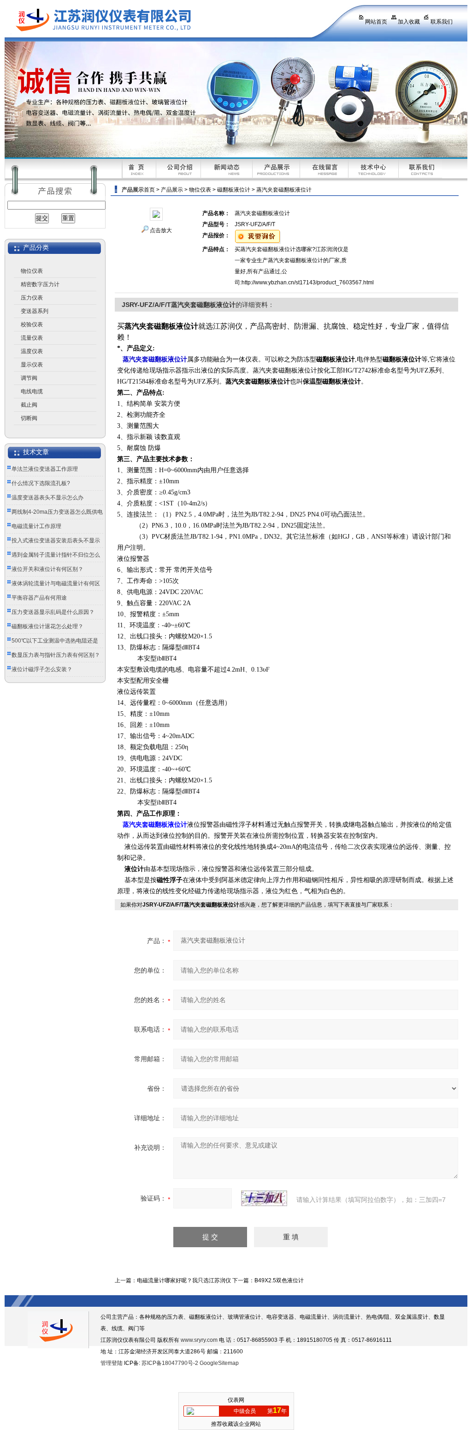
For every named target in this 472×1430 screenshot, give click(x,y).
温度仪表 (32, 351)
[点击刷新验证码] (264, 1198)
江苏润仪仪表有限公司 (173, 21)
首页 (149, 189)
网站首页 (376, 21)
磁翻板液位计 (233, 189)
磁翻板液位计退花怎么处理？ (47, 626)
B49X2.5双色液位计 (279, 1280)
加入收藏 (409, 21)
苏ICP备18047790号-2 (170, 1363)
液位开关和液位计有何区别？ (47, 569)
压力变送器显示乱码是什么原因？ (53, 612)
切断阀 (29, 418)
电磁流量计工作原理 (36, 526)
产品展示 (172, 189)
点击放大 (161, 230)
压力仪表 (32, 297)
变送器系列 (34, 311)
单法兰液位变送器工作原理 (45, 469)
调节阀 (29, 378)
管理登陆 (111, 1363)
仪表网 (236, 1400)
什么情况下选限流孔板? (41, 483)
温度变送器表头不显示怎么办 (47, 497)
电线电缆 (32, 391)
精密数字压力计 (40, 284)
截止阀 (29, 405)
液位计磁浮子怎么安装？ (42, 669)
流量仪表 (32, 338)
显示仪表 (32, 364)
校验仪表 (32, 324)
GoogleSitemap (219, 1363)
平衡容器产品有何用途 (39, 598)
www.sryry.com (199, 1340)
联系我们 (442, 21)
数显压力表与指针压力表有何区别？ (56, 655)
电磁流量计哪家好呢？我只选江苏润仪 (184, 1280)
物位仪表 (32, 271)
